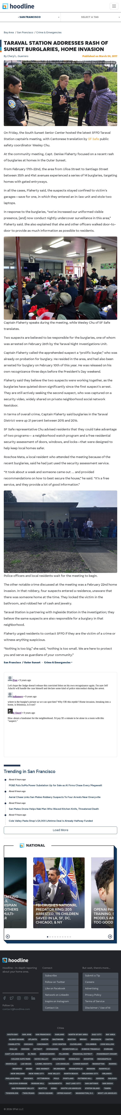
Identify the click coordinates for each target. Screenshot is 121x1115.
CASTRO (109, 1039)
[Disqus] (60, 714)
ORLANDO (107, 1074)
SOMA (54, 1088)
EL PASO (32, 1054)
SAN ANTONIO (91, 1084)
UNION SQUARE (46, 1093)
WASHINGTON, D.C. (84, 1093)
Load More (60, 830)
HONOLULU (74, 1059)
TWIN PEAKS (28, 1093)
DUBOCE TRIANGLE (91, 1049)
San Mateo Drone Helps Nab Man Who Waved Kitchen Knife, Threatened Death (54, 808)
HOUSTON (88, 1059)
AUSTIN (44, 1039)
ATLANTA (32, 1039)
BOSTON (72, 1039)
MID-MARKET (42, 1069)
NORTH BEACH (71, 1074)
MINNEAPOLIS (75, 1069)
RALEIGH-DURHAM (18, 1084)
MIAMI (29, 1069)
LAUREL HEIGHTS (43, 1064)
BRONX (83, 1039)
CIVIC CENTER (59, 1044)
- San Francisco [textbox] (29, 17)
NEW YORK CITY (36, 1074)
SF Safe (93, 139)
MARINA (112, 1064)
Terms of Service (94, 1001)
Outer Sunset (32, 662)
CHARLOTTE (14, 1044)
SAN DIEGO (107, 1084)
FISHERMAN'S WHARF (107, 1054)
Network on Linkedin (57, 995)
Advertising (91, 988)
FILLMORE (64, 1054)
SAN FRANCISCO (43, 1035)
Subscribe (51, 976)
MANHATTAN (98, 1064)
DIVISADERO (52, 1049)
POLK (56, 1079)
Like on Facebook (55, 988)
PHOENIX (28, 1079)
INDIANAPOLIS (104, 1059)
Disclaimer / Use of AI (97, 1008)
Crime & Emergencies (48, 32)
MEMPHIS (17, 1069)
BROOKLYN (96, 1039)
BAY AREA (110, 1035)
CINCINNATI (42, 1044)
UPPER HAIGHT (64, 1093)
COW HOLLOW (107, 1044)
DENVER (25, 1049)
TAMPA (107, 1088)
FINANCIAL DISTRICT (82, 1054)
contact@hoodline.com (16, 1009)
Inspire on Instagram (57, 1001)
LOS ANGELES (62, 1064)
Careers (89, 982)
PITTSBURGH (43, 1079)
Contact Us (51, 1008)
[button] (8, 936)
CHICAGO (28, 1044)
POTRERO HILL (85, 1079)
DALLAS (13, 1049)
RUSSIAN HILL (37, 1084)
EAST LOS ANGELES (14, 1054)
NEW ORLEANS (18, 1074)
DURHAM (108, 1049)
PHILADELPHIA (13, 1079)
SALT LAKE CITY (73, 1084)
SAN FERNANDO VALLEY (23, 1088)
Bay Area (9, 32)
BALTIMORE (57, 1039)
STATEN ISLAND (92, 1088)
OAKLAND (59, 1035)
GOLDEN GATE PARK (20, 1059)
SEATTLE (42, 1088)
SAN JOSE (26, 1035)
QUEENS (100, 1079)
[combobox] (30, 17)
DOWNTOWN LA (70, 1049)
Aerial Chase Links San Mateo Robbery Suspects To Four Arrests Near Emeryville (55, 797)
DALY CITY (96, 1035)
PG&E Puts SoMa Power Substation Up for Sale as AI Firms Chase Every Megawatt (55, 785)
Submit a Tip (92, 976)
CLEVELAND (75, 1044)
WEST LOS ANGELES (107, 1093)
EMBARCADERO (47, 1054)
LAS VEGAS (26, 1064)
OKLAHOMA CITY (90, 1074)
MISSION (91, 1069)
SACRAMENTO (55, 1084)
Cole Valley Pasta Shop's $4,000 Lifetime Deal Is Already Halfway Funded (51, 820)
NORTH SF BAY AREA (78, 1035)
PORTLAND (68, 1079)
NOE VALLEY (54, 1074)
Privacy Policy (93, 995)
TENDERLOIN (12, 1093)
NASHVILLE (104, 1069)
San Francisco (25, 32)
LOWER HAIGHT (80, 1064)
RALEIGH (112, 1079)
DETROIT (38, 1049)
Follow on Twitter (55, 982)
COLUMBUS (91, 1044)
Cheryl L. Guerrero (16, 56)
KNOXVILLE (11, 1064)
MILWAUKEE (59, 1069)
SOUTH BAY (12, 1035)
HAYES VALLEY (41, 1059)
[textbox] (91, 17)
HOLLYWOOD (59, 1059)
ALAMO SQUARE (16, 1039)
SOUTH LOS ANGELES (71, 1088)
